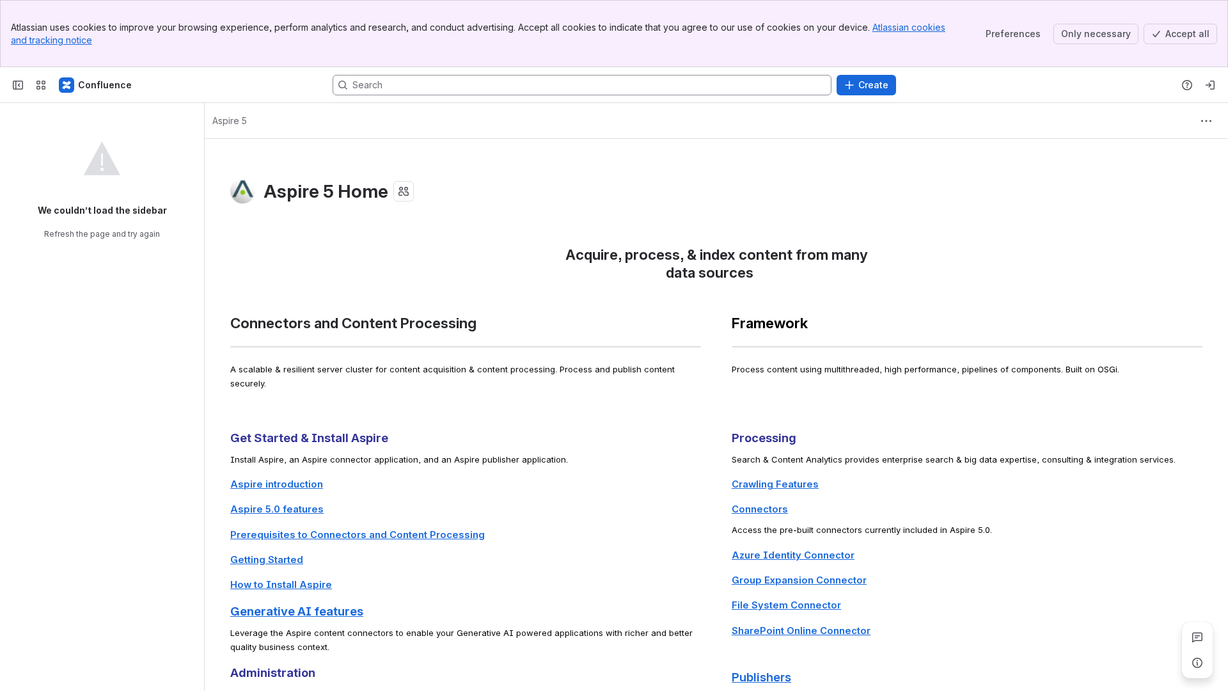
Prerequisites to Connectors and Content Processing (357, 535)
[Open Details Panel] (1197, 663)
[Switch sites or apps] (41, 85)
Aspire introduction (276, 484)
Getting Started (266, 560)
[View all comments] (1197, 637)
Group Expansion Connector (799, 580)
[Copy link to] (757, 274)
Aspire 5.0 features (277, 509)
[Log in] (1210, 85)
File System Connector (786, 605)
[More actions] (1206, 121)
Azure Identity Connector (793, 555)
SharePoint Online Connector (801, 631)
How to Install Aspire (281, 585)
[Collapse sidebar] (18, 85)
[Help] (1187, 85)
